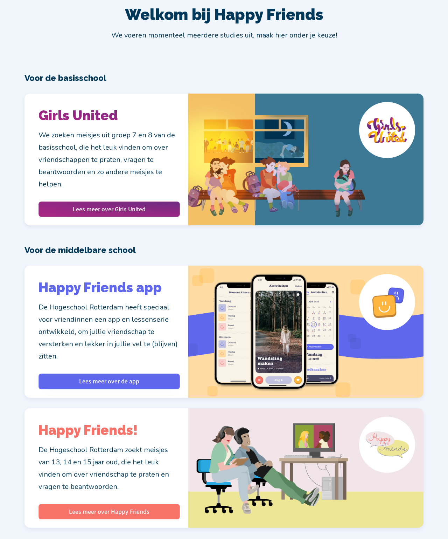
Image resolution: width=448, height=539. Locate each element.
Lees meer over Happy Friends (109, 511)
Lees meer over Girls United (109, 209)
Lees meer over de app (109, 381)
